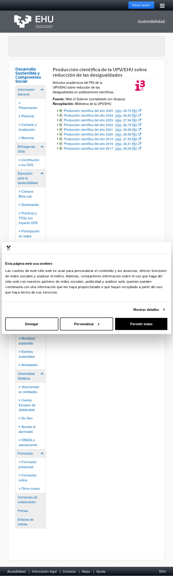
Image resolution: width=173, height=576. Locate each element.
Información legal (44, 571)
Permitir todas (141, 324)
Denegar (31, 324)
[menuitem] (30, 113)
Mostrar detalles (146, 309)
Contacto (69, 571)
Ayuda (100, 571)
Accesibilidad (16, 571)
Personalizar (84, 324)
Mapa (86, 571)
